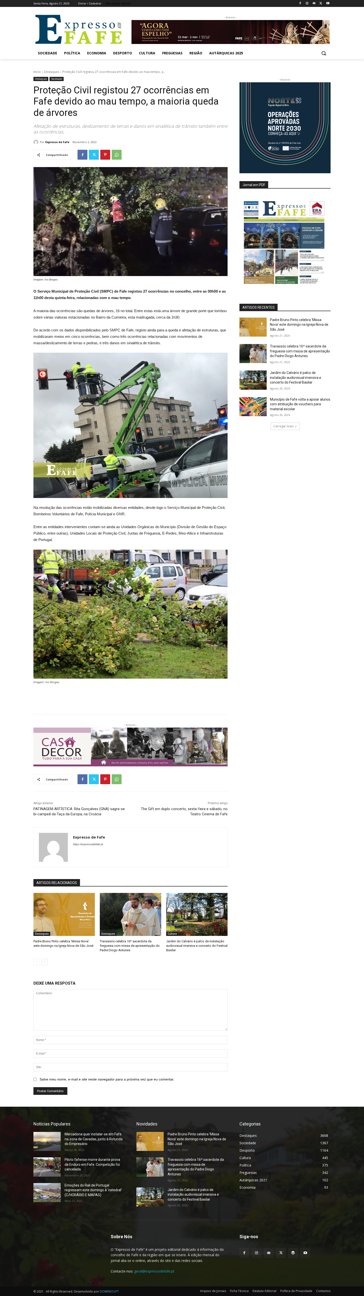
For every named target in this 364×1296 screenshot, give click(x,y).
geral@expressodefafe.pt (154, 1271)
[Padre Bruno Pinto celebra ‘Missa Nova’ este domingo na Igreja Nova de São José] (64, 914)
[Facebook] (300, 3)
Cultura (172, 933)
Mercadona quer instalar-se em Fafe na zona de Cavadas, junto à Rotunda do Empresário (94, 1139)
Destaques (51, 72)
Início (37, 72)
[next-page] (44, 962)
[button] (324, 53)
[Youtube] (328, 3)
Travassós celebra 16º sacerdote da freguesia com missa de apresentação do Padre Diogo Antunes (130, 945)
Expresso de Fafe (57, 142)
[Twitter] (321, 3)
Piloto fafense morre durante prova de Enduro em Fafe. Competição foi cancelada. (92, 1164)
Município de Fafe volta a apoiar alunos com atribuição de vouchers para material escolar (300, 404)
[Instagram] (307, 3)
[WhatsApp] (117, 155)
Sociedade (56, 79)
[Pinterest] (105, 155)
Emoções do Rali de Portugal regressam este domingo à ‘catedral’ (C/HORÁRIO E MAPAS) (93, 1190)
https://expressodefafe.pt (88, 844)
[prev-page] (36, 962)
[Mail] (314, 3)
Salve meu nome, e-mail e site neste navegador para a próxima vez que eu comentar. (107, 1079)
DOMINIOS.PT (109, 1291)
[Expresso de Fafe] (36, 142)
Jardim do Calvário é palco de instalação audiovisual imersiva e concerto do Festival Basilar (197, 945)
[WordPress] (293, 1253)
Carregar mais (283, 426)
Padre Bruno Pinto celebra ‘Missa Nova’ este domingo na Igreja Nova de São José (299, 324)
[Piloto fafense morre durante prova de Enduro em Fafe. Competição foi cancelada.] (47, 1166)
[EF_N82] (285, 239)
